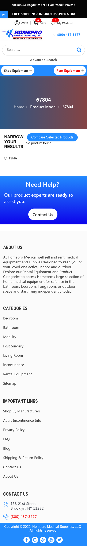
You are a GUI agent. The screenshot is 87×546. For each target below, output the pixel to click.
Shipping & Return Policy (23, 457)
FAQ (6, 439)
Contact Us (43, 214)
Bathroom (11, 327)
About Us (10, 476)
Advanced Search (43, 59)
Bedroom (10, 318)
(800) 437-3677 (68, 34)
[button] (4, 14)
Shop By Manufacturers (22, 411)
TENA (13, 158)
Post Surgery (13, 346)
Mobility (9, 336)
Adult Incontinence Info (22, 420)
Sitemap (9, 383)
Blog (6, 448)
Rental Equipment (17, 374)
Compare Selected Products (52, 137)
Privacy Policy (13, 429)
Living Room (13, 355)
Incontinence (13, 364)
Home (19, 106)
